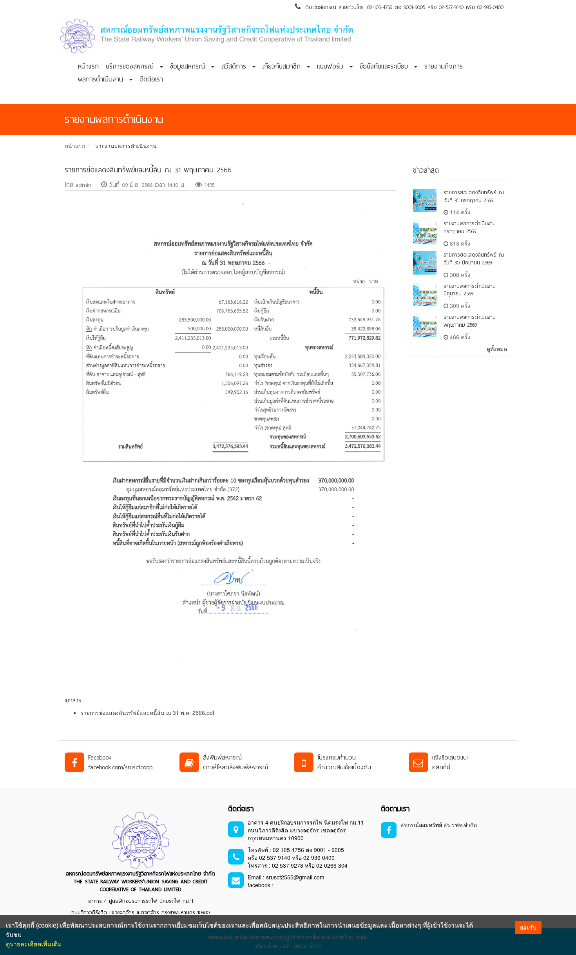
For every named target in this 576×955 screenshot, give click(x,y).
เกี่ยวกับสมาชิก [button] (284, 66)
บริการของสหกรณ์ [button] (132, 66)
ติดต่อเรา (151, 79)
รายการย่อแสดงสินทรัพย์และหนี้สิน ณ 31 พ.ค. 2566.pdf (147, 712)
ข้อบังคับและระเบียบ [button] (386, 66)
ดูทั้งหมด (497, 349)
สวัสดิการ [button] (236, 66)
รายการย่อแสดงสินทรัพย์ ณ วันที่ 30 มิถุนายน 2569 (474, 258)
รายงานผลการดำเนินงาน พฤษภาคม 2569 (470, 321)
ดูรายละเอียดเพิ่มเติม (34, 944)
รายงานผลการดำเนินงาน (126, 146)
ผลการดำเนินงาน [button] (103, 79)
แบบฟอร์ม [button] (333, 66)
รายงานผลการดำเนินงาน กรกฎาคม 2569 (470, 227)
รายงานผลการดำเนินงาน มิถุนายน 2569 (470, 290)
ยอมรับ (528, 927)
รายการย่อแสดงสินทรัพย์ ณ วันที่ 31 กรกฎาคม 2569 (474, 196)
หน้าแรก (88, 66)
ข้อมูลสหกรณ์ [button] (190, 66)
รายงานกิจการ (443, 66)
